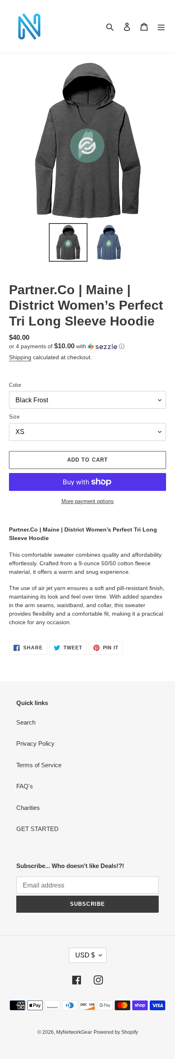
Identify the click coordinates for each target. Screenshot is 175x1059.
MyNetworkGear (74, 1032)
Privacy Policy (35, 743)
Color (15, 385)
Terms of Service (38, 765)
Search (25, 722)
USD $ (85, 955)
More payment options (87, 501)
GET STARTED (37, 828)
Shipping (20, 357)
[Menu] (161, 26)
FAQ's (24, 786)
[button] (67, 346)
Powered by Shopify (116, 1032)
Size (14, 417)
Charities (28, 807)
